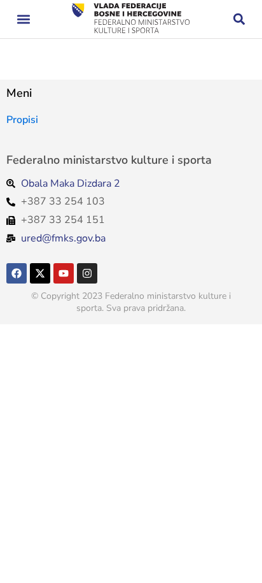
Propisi (22, 120)
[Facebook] (16, 273)
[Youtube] (63, 273)
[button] (23, 19)
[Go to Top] (243, 564)
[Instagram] (87, 273)
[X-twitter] (40, 273)
